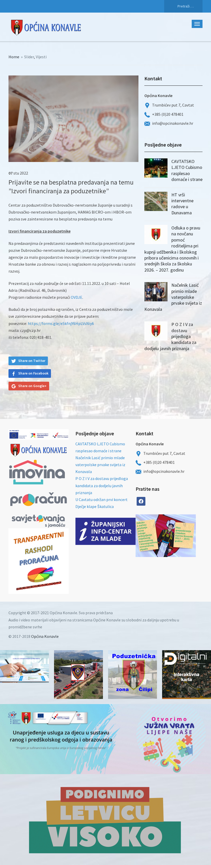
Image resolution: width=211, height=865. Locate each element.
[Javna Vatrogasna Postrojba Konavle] (78, 674)
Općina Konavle (45, 636)
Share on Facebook (33, 373)
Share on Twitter (31, 360)
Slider (29, 56)
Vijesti (41, 56)
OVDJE (76, 297)
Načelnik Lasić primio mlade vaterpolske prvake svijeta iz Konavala (173, 297)
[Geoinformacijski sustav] (186, 674)
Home (13, 56)
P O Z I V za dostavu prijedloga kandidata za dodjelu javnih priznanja (101, 485)
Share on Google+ (32, 385)
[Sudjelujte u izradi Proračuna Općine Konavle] (24, 666)
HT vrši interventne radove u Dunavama (182, 204)
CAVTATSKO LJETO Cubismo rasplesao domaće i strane (187, 170)
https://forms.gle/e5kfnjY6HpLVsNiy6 (61, 323)
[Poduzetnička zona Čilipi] (132, 674)
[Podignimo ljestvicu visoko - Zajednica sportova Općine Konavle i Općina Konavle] (105, 819)
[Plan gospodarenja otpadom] (181, 535)
